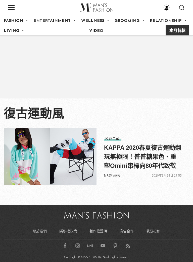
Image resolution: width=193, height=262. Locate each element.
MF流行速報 (112, 175)
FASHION (13, 21)
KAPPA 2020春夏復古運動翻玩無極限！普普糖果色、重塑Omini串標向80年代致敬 (142, 156)
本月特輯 (177, 31)
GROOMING (127, 21)
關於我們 (40, 231)
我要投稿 (153, 231)
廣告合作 (127, 231)
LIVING (11, 31)
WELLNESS (92, 21)
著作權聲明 (98, 231)
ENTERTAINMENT (52, 21)
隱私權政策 (68, 231)
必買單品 (112, 138)
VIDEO (96, 31)
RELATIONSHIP (166, 21)
